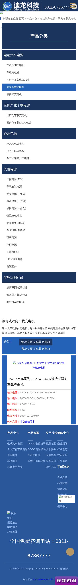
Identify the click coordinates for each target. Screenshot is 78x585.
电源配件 (12, 266)
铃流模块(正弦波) (16, 201)
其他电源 (12, 461)
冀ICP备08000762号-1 (43, 579)
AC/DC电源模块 (15, 143)
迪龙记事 (62, 488)
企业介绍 (62, 477)
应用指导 (51, 455)
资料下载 (51, 466)
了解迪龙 (63, 466)
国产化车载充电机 (17, 115)
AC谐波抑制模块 (16, 230)
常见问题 (51, 461)
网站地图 (12, 527)
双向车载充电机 (67, 18)
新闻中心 (63, 432)
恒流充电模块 (14, 215)
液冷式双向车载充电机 (35, 341)
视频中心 (62, 506)
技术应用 (62, 455)
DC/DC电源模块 (15, 151)
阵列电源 (12, 244)
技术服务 (51, 449)
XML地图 (12, 531)
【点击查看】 (27, 421)
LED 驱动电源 (14, 259)
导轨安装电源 (14, 186)
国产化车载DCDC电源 (19, 122)
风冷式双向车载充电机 (35, 348)
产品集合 (62, 461)
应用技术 (51, 432)
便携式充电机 (14, 94)
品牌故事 (62, 483)
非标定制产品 (14, 466)
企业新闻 (62, 443)
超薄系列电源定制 (17, 287)
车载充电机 (13, 72)
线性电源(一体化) (16, 208)
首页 (21, 18)
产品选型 (33, 432)
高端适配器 (13, 252)
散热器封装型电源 (17, 294)
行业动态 (62, 449)
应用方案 (51, 443)
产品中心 (32, 18)
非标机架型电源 (15, 302)
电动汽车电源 (47, 18)
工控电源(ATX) (15, 179)
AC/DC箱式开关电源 (18, 158)
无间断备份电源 (15, 223)
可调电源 (12, 237)
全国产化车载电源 (17, 449)
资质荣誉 (62, 494)
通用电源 (12, 455)
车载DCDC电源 (15, 65)
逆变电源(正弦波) (16, 194)
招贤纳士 (12, 522)
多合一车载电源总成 (18, 79)
